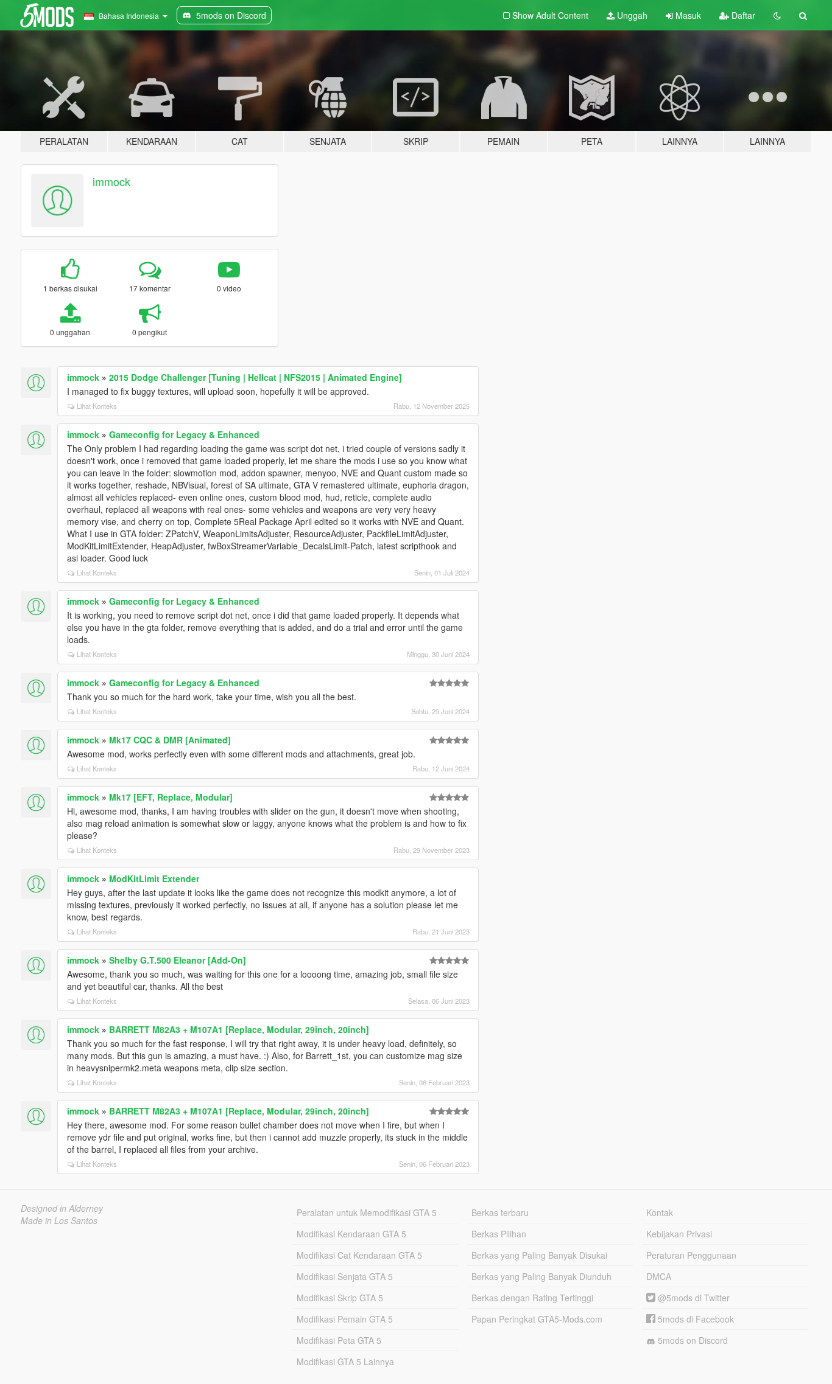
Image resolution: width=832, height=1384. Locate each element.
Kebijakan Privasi (679, 1234)
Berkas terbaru (500, 1212)
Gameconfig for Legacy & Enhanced (184, 434)
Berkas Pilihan (498, 1234)
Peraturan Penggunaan (691, 1255)
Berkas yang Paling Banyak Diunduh (541, 1276)
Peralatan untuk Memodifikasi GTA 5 (367, 1212)
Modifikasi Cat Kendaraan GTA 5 (359, 1255)
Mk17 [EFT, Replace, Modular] (171, 797)
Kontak (659, 1212)
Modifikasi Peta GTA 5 (339, 1340)
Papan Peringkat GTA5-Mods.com (536, 1319)
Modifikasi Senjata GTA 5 (345, 1276)
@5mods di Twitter (692, 1298)
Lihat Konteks (97, 406)
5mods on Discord (691, 1340)
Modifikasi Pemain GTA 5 (345, 1319)
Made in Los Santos (59, 1220)
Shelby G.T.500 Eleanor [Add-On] (177, 960)
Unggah (631, 15)
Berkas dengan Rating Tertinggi (532, 1298)
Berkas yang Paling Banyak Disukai (539, 1255)
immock (111, 181)
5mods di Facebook (694, 1319)
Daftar (742, 15)
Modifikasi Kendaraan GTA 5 (351, 1234)
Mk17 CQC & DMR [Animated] (170, 740)
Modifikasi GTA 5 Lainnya (345, 1361)
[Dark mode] (777, 15)
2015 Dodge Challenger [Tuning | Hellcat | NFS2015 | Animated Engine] (255, 377)
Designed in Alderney (62, 1208)
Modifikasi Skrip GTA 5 (340, 1298)
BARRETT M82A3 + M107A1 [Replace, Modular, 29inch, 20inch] (239, 1029)
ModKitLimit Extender (154, 878)
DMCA (658, 1276)
